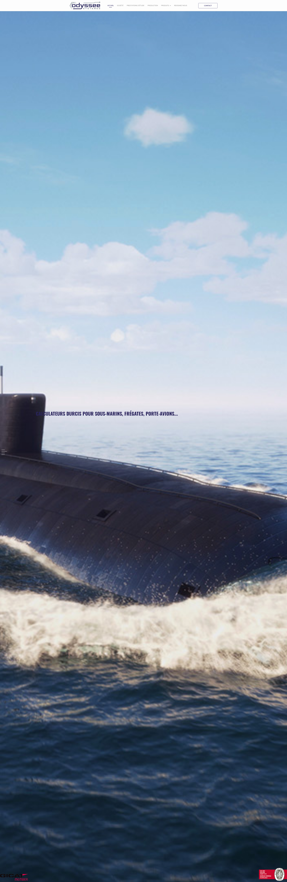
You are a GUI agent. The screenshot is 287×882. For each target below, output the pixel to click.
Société (120, 5)
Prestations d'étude (135, 5)
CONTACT (208, 6)
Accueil (110, 5)
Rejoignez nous (180, 5)
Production (153, 5)
